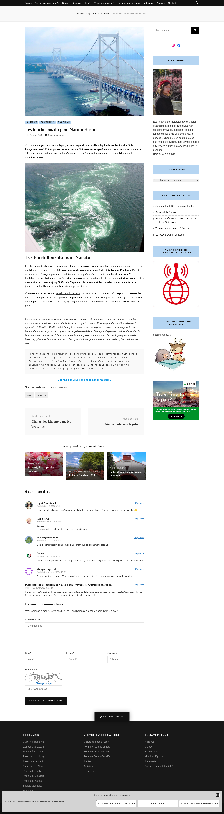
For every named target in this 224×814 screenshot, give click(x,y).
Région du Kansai (32, 781)
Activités (88, 766)
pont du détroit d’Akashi (67, 293)
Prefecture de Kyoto (79, 471)
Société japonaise (32, 785)
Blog (87, 3)
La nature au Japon (33, 746)
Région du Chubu (32, 771)
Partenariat (148, 3)
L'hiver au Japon (36, 459)
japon (29, 395)
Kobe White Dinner (165, 212)
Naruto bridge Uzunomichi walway (50, 387)
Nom (28, 653)
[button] (217, 795)
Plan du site (151, 751)
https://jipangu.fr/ (162, 334)
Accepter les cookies (117, 803)
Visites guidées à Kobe (46, 3)
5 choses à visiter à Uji (82, 475)
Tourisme (64, 122)
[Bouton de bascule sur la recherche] (197, 2)
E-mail (70, 653)
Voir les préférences (200, 803)
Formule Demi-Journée (96, 751)
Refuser (158, 803)
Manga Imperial (46, 569)
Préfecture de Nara (33, 766)
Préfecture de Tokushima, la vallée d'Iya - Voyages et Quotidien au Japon (68, 584)
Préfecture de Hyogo (34, 756)
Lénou (40, 553)
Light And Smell (46, 503)
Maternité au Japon (33, 751)
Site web (112, 653)
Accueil (28, 3)
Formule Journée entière (97, 746)
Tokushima (47, 122)
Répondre (139, 503)
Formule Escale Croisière (97, 756)
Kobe (113, 468)
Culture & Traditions (33, 742)
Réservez (77, 3)
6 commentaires (56, 135)
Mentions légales (154, 756)
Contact (172, 3)
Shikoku (32, 122)
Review (65, 3)
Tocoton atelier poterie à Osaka (172, 228)
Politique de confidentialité (159, 766)
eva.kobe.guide (113, 717)
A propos (161, 3)
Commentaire (32, 619)
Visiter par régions (103, 3)
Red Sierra (43, 518)
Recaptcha (31, 669)
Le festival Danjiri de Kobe (169, 234)
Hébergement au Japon (128, 3)
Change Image (44, 683)
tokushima (42, 395)
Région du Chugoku (34, 776)
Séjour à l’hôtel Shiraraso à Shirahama (176, 206)
